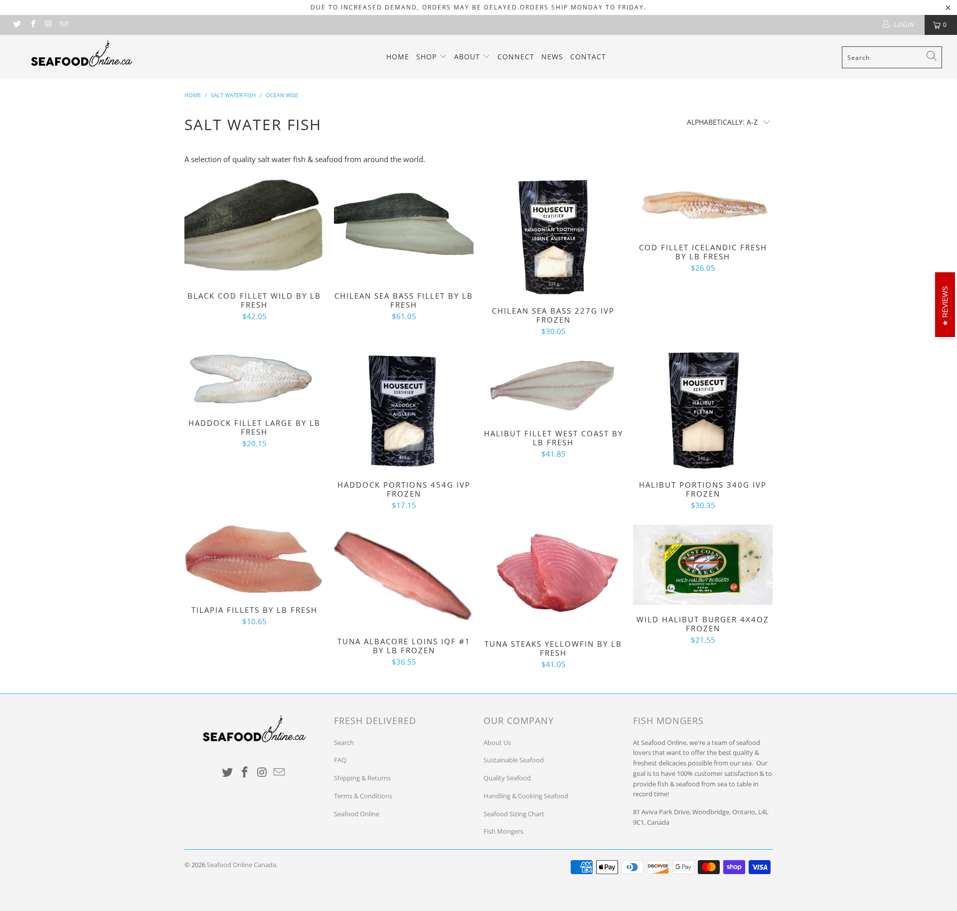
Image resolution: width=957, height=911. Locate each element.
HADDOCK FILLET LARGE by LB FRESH (254, 379)
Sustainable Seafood (513, 759)
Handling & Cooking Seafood (525, 795)
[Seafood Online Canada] (81, 53)
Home (397, 56)
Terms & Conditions (363, 795)
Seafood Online (356, 813)
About (468, 56)
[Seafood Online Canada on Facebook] (32, 24)
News (552, 56)
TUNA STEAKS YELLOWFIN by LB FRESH (553, 577)
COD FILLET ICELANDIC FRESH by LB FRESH (703, 205)
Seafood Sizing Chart (513, 813)
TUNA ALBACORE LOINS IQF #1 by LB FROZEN (404, 576)
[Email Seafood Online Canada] (63, 24)
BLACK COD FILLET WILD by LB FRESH (254, 229)
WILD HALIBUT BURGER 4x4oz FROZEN (703, 565)
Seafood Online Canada (241, 864)
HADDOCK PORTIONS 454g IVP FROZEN (404, 410)
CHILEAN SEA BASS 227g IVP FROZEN (553, 236)
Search (344, 742)
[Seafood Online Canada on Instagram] (48, 24)
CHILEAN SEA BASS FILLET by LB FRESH (404, 229)
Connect (515, 56)
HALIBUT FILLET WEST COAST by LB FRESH (553, 385)
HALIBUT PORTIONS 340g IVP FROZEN (703, 410)
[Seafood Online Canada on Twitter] (16, 24)
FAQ (340, 759)
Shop (427, 56)
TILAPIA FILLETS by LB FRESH (254, 560)
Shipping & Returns (362, 777)
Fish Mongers (503, 831)
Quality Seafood (507, 777)
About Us (497, 742)
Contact (588, 56)
